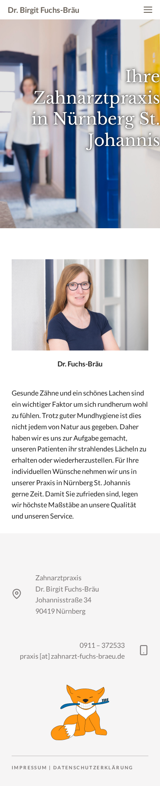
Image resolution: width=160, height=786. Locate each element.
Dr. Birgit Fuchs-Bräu (43, 9)
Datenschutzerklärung (93, 767)
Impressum (29, 767)
